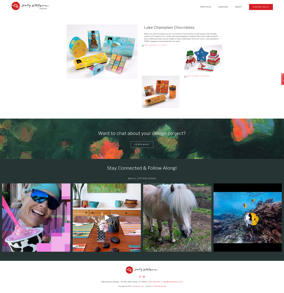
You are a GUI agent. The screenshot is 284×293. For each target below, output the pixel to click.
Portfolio (205, 7)
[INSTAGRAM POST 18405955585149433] (248, 217)
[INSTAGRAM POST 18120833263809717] (107, 217)
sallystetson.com (138, 286)
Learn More (142, 144)
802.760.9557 (155, 282)
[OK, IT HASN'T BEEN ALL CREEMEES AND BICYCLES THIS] (36, 217)
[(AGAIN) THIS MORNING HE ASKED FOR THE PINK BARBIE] (177, 217)
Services (223, 7)
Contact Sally (261, 7)
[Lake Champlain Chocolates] (102, 78)
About (238, 7)
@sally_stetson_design (142, 178)
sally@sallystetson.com (173, 282)
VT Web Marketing (159, 286)
